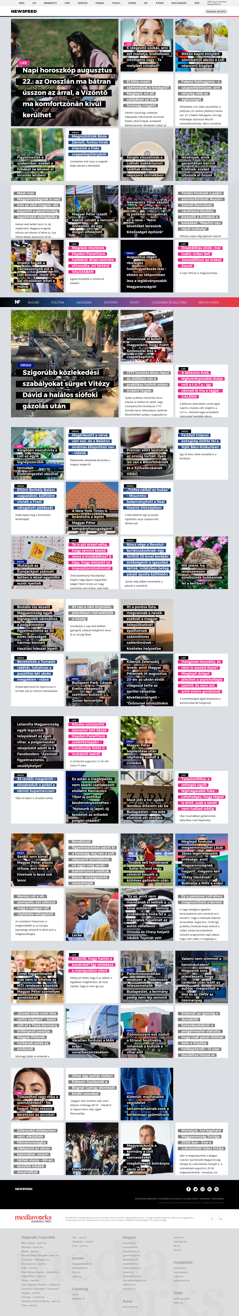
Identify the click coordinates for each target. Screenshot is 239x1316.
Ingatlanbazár (178, 3)
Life (34, 3)
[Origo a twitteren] (195, 1189)
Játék (196, 3)
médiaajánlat (218, 1199)
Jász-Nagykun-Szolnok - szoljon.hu (41, 1284)
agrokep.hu (78, 1298)
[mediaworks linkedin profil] (220, 1218)
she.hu (177, 1250)
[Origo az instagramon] (202, 1189)
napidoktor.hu (130, 1263)
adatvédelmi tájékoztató (146, 1199)
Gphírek (132, 3)
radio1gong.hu (182, 1298)
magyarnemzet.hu (82, 1263)
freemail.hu (180, 1268)
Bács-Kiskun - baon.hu (34, 1243)
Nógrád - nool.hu (31, 1293)
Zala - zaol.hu (79, 1245)
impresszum (204, 1199)
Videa (67, 3)
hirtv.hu (76, 1272)
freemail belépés (216, 11)
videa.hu (178, 1276)
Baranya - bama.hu (32, 1247)
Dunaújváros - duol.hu (34, 1263)
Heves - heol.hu (30, 1280)
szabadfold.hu (80, 1268)
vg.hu (75, 1294)
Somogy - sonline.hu (33, 1297)
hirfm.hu (178, 1302)
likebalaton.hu (130, 1259)
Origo (21, 3)
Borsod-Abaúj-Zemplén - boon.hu (40, 1255)
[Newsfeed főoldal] (24, 1189)
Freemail (100, 3)
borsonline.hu (130, 1306)
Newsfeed (82, 3)
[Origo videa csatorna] (209, 1189)
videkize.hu (129, 1284)
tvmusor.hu (129, 1288)
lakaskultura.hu (131, 1251)
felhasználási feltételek (170, 1199)
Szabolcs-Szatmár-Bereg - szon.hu (41, 1301)
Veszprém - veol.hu (83, 1241)
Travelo (116, 3)
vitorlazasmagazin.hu (134, 1280)
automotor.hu (130, 1247)
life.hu (177, 1245)
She (145, 3)
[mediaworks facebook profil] (211, 1218)
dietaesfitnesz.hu (132, 1276)
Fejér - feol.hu (29, 1268)
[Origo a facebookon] (188, 1189)
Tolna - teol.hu (29, 1305)
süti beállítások (190, 1199)
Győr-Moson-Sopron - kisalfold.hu (40, 1272)
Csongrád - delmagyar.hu (36, 1259)
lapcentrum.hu (182, 1280)
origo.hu (76, 1276)
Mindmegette (50, 3)
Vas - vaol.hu (79, 1237)
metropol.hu (180, 1241)
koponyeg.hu (181, 1272)
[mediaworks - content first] (33, 1218)
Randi (161, 3)
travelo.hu (128, 1272)
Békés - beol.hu (30, 1251)
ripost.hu (178, 1237)
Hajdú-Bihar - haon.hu (34, 1276)
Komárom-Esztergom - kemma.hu (40, 1288)
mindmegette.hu (132, 1268)
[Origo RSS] (216, 1189)
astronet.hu (129, 1243)
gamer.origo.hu (131, 1255)
